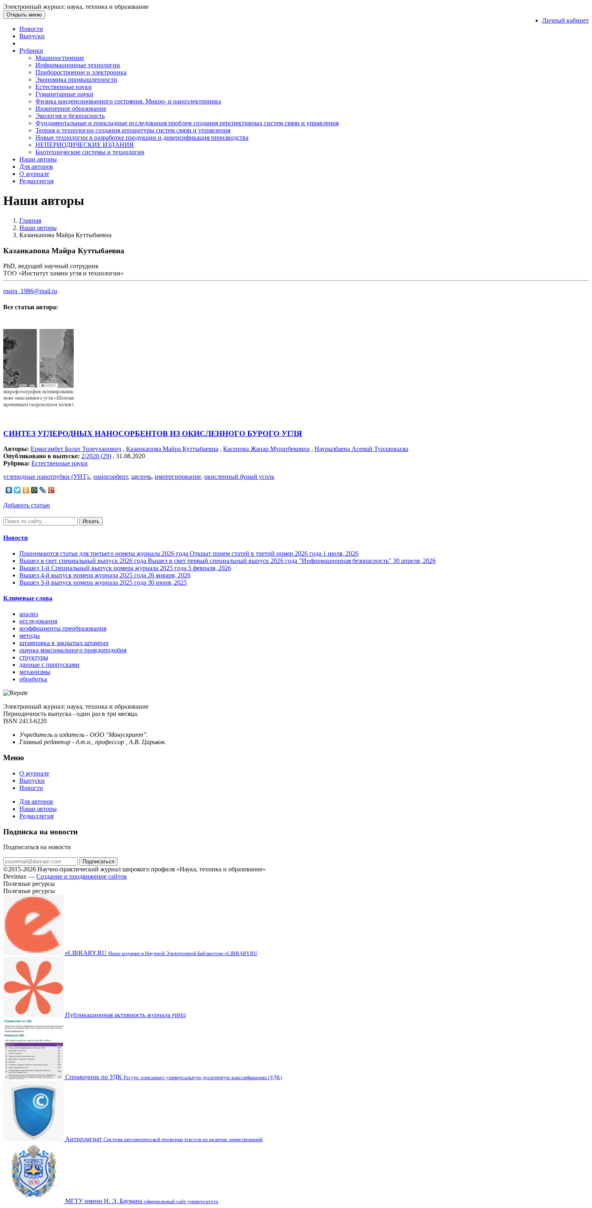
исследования (38, 621)
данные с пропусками (49, 664)
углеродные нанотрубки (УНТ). (46, 476)
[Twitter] (17, 490)
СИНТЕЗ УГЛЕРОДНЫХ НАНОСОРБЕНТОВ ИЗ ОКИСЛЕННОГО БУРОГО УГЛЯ (152, 433)
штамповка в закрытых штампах (64, 642)
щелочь (141, 476)
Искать (91, 521)
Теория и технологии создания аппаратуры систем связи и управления (132, 130)
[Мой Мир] (34, 490)
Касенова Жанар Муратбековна (266, 448)
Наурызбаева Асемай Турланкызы (361, 448)
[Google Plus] (51, 490)
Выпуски (32, 36)
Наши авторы (38, 159)
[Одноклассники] (26, 490)
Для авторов (36, 166)
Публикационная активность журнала (125, 1014)
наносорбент (110, 476)
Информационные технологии (77, 65)
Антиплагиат (163, 1139)
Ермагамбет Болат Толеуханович (76, 448)
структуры (33, 657)
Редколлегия (36, 181)
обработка (33, 679)
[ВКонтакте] (9, 490)
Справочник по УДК (173, 1077)
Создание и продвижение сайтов (81, 876)
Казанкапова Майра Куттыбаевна (172, 448)
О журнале (34, 173)
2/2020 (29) (96, 456)
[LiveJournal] (43, 490)
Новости (31, 28)
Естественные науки (63, 86)
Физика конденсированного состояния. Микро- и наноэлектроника (128, 101)
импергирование (178, 476)
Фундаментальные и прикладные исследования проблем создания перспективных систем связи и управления (187, 123)
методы (29, 635)
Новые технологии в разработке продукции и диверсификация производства (141, 137)
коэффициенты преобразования (62, 628)
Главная (30, 220)
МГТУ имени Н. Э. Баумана (141, 1201)
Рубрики (31, 50)
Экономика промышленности (76, 79)
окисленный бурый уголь (239, 476)
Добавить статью (26, 505)
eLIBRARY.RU (160, 952)
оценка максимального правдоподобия (72, 650)
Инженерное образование (70, 108)
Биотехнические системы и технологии (90, 152)
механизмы (34, 671)
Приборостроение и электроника (80, 72)
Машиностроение (59, 57)
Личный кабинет (565, 20)
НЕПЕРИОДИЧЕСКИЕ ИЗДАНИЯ (84, 144)
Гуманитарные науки (64, 94)
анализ (28, 613)
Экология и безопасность (70, 115)
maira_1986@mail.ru (30, 291)
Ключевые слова (27, 598)
